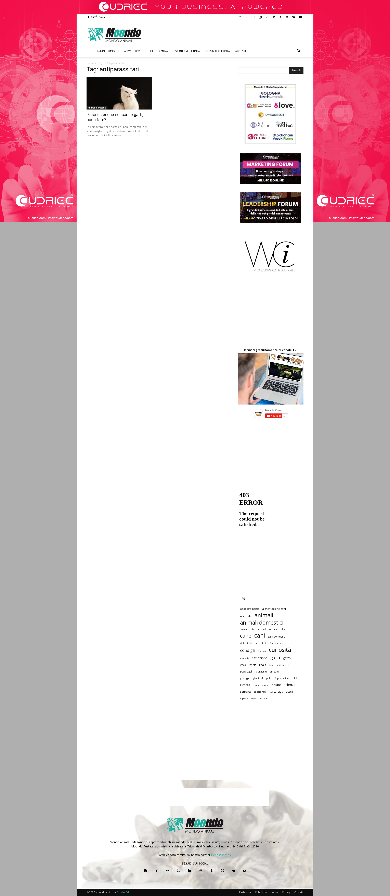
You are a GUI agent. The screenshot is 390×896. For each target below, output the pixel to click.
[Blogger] (240, 17)
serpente (245, 691)
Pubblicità (261, 892)
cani (259, 635)
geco (243, 665)
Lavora (274, 892)
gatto (287, 658)
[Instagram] (260, 17)
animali (264, 615)
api (275, 629)
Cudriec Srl (122, 892)
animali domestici (261, 622)
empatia (244, 658)
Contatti (298, 892)
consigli (247, 650)
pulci (269, 678)
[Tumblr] (280, 17)
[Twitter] (287, 17)
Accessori (241, 50)
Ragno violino (281, 678)
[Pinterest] (274, 17)
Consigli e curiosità (217, 50)
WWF (253, 698)
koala (262, 665)
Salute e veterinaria (187, 50)
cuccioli (262, 651)
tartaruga (276, 691)
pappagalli (246, 671)
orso (271, 665)
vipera (244, 698)
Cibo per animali (160, 50)
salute (276, 685)
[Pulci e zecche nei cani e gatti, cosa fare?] (119, 93)
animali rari (264, 629)
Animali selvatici (134, 50)
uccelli (290, 691)
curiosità (280, 650)
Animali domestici (108, 50)
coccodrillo (261, 643)
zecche (263, 698)
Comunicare (276, 643)
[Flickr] (253, 17)
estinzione (260, 658)
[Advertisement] (229, 35)
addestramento (249, 609)
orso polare (282, 665)
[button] (298, 51)
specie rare (260, 691)
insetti (252, 665)
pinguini (274, 671)
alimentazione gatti (274, 609)
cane (245, 635)
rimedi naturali (261, 685)
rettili (294, 678)
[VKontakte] (294, 17)
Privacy (286, 892)
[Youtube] (300, 17)
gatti (275, 657)
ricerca (245, 685)
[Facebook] (247, 17)
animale (246, 616)
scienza (289, 684)
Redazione (245, 892)
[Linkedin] (267, 17)
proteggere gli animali (251, 678)
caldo (283, 629)
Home (90, 63)
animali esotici (248, 629)
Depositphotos (221, 855)
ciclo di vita (246, 643)
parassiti (261, 671)
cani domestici (276, 636)
